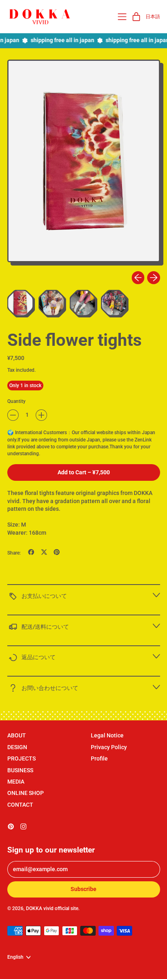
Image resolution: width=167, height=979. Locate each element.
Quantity (16, 401)
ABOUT (16, 735)
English (15, 957)
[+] (41, 415)
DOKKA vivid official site (52, 908)
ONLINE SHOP (25, 793)
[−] (13, 415)
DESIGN (17, 747)
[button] (83, 163)
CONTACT (20, 804)
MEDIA (15, 781)
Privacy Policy (109, 747)
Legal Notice (107, 735)
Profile (99, 758)
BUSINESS (20, 770)
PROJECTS (21, 758)
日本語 (153, 16)
